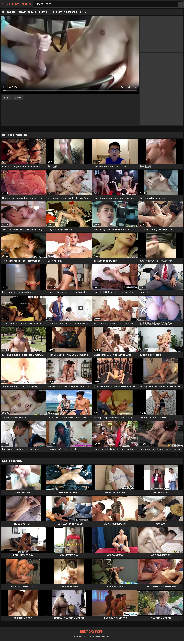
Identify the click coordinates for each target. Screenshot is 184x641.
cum (19, 97)
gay (8, 97)
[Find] (180, 4)
